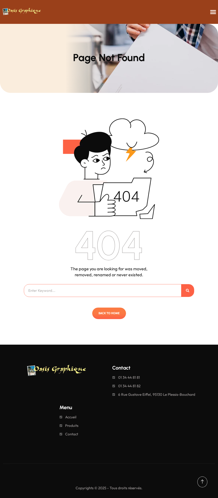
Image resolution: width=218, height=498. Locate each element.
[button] (213, 12)
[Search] (187, 290)
